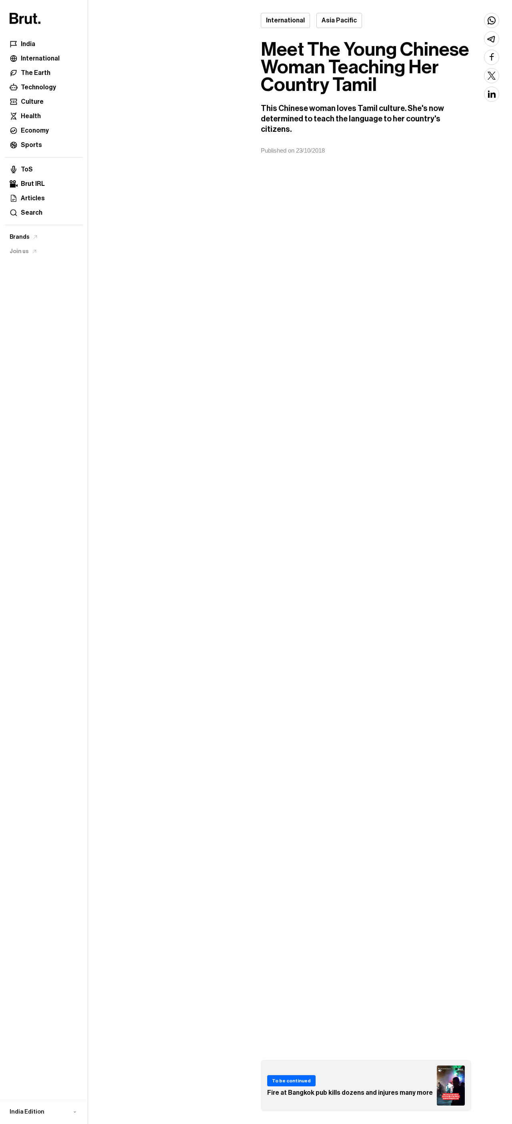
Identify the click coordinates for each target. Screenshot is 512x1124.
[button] (44, 1112)
